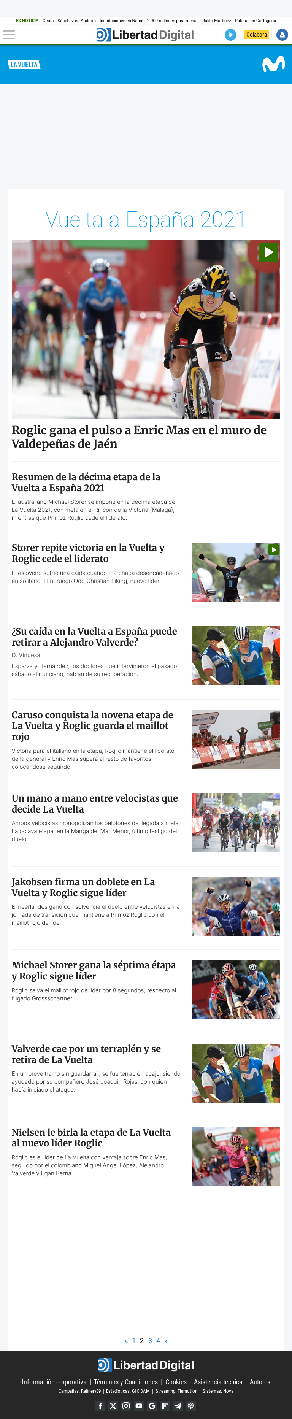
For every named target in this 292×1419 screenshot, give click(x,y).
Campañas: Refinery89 (80, 1391)
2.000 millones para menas (173, 20)
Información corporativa (54, 1382)
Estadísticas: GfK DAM (128, 1391)
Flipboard (165, 1406)
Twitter (113, 1406)
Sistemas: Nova (218, 1391)
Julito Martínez (217, 20)
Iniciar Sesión (282, 35)
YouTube (139, 1406)
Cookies (176, 1382)
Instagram (126, 1406)
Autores (260, 1382)
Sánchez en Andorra (76, 20)
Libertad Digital (145, 1365)
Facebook (100, 1406)
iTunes (191, 1406)
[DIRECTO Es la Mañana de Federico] (230, 35)
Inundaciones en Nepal (121, 20)
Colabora (256, 34)
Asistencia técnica (218, 1382)
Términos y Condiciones (126, 1382)
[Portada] (145, 35)
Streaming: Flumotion (176, 1391)
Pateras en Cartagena (255, 20)
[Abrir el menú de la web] (49, 34)
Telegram (178, 1406)
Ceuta (48, 20)
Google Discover (152, 1406)
